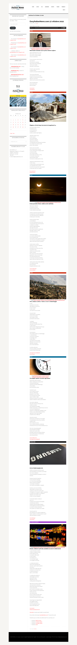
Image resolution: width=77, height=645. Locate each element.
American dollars (39, 621)
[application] (48, 28)
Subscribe (32, 612)
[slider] (64, 28)
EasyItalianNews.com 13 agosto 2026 (17, 52)
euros (37, 624)
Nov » (14, 133)
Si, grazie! (13, 27)
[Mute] (61, 27)
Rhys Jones (40, 202)
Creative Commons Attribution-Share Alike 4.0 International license (52, 547)
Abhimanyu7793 (36, 547)
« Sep (11, 133)
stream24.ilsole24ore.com (35, 609)
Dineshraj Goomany (38, 375)
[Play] (31, 27)
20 (18, 124)
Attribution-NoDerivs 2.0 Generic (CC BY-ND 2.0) (40, 49)
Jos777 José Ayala (37, 300)
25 (13, 127)
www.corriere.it (32, 270)
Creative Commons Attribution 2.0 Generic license (51, 202)
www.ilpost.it (32, 89)
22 (22, 124)
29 (22, 127)
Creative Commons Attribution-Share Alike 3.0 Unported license (53, 300)
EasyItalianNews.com (17, 7)
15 (22, 122)
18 (13, 124)
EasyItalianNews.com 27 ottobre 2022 (47, 21)
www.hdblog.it (32, 518)
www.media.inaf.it (33, 268)
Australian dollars (39, 623)
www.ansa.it (32, 88)
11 (13, 122)
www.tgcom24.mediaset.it (35, 352)
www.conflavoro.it (33, 437)
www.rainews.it (32, 171)
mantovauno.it (32, 172)
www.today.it (32, 354)
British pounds (38, 620)
